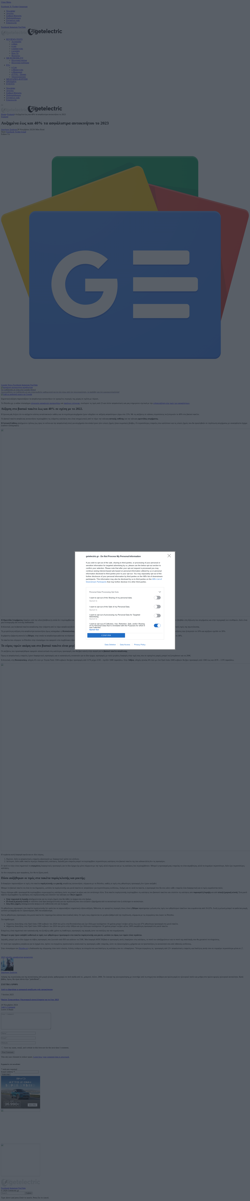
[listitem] (125, 592)
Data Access (125, 645)
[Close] (170, 556)
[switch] (157, 597)
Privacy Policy (139, 645)
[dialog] (125, 600)
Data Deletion (110, 645)
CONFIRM (106, 635)
